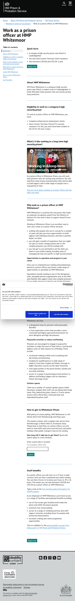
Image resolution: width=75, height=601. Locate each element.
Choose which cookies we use (37, 314)
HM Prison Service (52, 20)
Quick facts (6, 51)
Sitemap (27, 587)
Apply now (32, 66)
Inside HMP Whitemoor (10, 72)
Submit (30, 454)
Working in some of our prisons (18, 23)
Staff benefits (7, 80)
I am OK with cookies (61, 314)
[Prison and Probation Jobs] (15, 7)
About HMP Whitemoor (10, 54)
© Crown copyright (66, 595)
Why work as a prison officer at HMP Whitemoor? (13, 68)
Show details (64, 307)
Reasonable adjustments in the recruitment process (23, 584)
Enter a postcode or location (38, 442)
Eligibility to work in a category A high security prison (13, 58)
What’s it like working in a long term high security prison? (13, 63)
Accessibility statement (12, 587)
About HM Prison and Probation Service (26, 20)
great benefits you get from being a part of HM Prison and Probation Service (48, 526)
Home (5, 20)
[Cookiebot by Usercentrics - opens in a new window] (64, 284)
